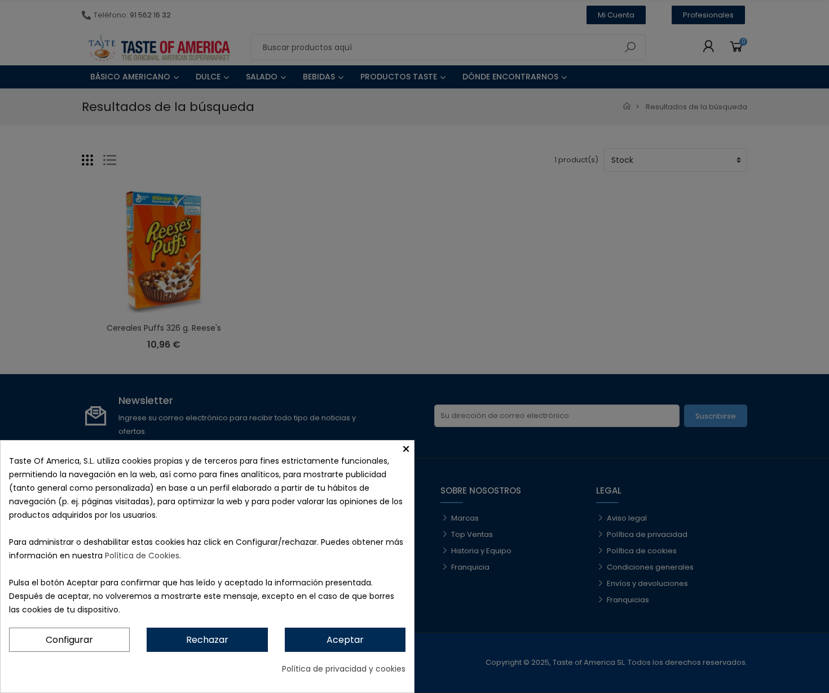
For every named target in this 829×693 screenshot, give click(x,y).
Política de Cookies (142, 555)
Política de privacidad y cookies (343, 668)
